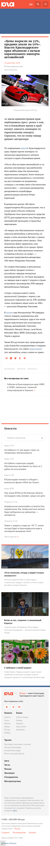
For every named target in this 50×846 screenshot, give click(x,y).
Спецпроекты (11, 777)
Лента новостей (10, 537)
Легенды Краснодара (12, 747)
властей (24, 148)
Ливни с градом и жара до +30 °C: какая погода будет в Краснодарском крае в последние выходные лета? (24, 528)
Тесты (7, 765)
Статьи (6, 720)
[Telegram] (13, 707)
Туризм (8, 740)
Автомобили (9, 369)
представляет (35, 348)
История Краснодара (12, 750)
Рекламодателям (19, 832)
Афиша (7, 726)
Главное (8, 712)
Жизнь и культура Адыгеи (14, 753)
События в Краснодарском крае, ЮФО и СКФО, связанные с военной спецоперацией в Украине (25, 387)
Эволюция (9, 773)
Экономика (32, 369)
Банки (19, 712)
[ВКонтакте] (6, 707)
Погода (7, 729)
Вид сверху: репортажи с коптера (17, 744)
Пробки (7, 733)
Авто (6, 760)
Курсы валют (21, 726)
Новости (10, 428)
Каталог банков (22, 717)
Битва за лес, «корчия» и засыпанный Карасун (22, 621)
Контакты (32, 832)
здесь (15, 810)
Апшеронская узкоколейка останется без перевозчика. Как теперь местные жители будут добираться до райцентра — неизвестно (24, 510)
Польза (7, 769)
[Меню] (45, 4)
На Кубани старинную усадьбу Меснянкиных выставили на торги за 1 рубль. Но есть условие (23, 466)
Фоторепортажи (12, 781)
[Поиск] (38, 4)
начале (9, 312)
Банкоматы (20, 729)
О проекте (5, 832)
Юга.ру (22, 693)
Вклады (19, 720)
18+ (31, 4)
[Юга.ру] (7, 4)
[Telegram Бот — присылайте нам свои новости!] (19, 707)
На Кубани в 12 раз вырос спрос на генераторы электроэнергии (21, 451)
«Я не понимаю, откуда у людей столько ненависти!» (24, 574)
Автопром (21, 369)
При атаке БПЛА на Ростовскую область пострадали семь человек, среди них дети (24, 494)
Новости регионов (16, 437)
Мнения (7, 723)
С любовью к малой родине (17, 667)
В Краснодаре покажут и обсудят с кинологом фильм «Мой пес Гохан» (21, 481)
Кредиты (19, 723)
